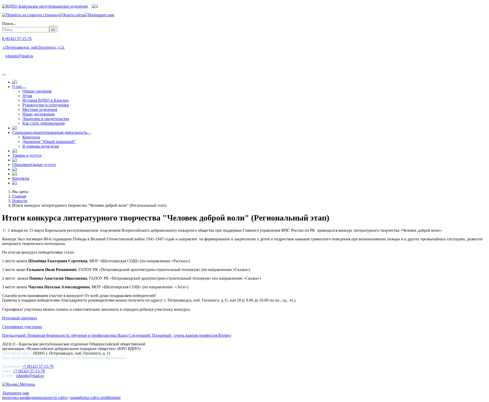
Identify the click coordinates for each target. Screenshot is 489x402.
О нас (17, 86)
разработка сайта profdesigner (95, 397)
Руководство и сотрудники (45, 105)
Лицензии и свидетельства (45, 118)
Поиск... (9, 23)
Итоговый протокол (19, 318)
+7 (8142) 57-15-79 (37, 366)
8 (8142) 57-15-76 (17, 38)
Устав (27, 96)
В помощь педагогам (40, 146)
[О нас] (24, 88)
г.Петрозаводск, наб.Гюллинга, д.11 (33, 47)
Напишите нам (15, 393)
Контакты (20, 178)
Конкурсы (31, 137)
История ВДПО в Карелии (45, 100)
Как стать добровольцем (43, 123)
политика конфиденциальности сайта (34, 397)
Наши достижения (38, 114)
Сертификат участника (22, 327)
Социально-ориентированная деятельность (49, 132)
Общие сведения (36, 91)
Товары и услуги (27, 155)
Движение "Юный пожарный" (49, 141)
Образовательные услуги (34, 164)
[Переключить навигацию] (4, 74)
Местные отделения (39, 109)
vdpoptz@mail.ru (19, 56)
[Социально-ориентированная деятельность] (89, 134)
